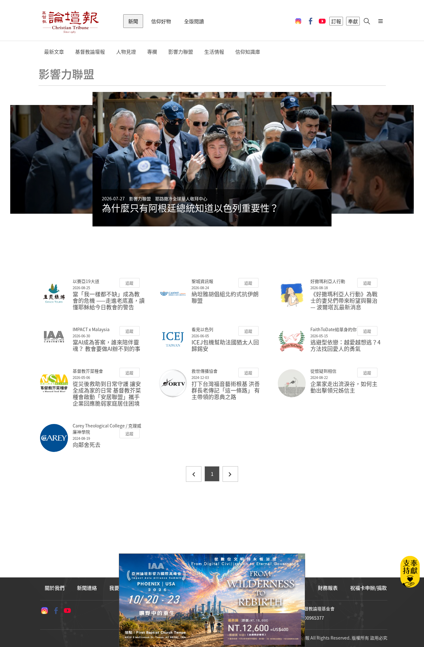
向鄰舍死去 (87, 444)
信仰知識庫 (247, 51)
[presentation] (77, 159)
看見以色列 (202, 329)
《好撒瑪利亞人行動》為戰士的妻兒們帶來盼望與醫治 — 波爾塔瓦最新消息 (343, 300)
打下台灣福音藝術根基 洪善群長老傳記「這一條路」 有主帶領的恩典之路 (226, 390)
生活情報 (214, 51)
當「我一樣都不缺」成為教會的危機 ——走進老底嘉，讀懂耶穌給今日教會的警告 (109, 300)
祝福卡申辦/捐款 (368, 587)
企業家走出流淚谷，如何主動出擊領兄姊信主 (343, 387)
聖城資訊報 (202, 281)
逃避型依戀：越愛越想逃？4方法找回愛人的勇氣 (345, 345)
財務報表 (328, 587)
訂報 (336, 21)
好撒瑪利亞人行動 (327, 281)
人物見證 (126, 51)
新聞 (133, 21)
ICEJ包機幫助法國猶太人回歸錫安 (225, 345)
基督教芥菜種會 (88, 371)
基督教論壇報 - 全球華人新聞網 (70, 21)
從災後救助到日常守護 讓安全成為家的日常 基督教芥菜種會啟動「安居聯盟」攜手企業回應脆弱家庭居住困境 (107, 394)
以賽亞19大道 (86, 281)
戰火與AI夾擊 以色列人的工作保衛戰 (177, 208)
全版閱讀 (194, 21)
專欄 (152, 51)
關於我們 (55, 587)
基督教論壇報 (90, 51)
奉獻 (353, 21)
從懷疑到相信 (323, 371)
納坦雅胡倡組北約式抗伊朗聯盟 (225, 297)
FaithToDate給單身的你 (333, 329)
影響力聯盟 (180, 51)
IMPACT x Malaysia (91, 329)
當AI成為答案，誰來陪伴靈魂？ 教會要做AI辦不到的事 (106, 345)
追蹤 (129, 283)
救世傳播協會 (205, 371)
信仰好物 (161, 21)
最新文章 (54, 51)
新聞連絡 (87, 587)
